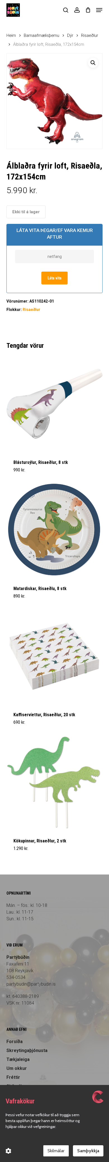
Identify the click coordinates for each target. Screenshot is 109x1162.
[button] (99, 10)
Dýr (70, 35)
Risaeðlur (89, 35)
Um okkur (16, 1068)
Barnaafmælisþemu (41, 35)
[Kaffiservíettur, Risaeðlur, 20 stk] (54, 656)
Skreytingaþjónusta (27, 1050)
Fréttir (13, 1077)
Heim (11, 35)
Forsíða (14, 1041)
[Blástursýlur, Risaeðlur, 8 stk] (54, 404)
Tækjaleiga (18, 1059)
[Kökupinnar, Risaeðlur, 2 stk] (54, 782)
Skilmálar (56, 1150)
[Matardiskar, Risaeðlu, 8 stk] (54, 530)
